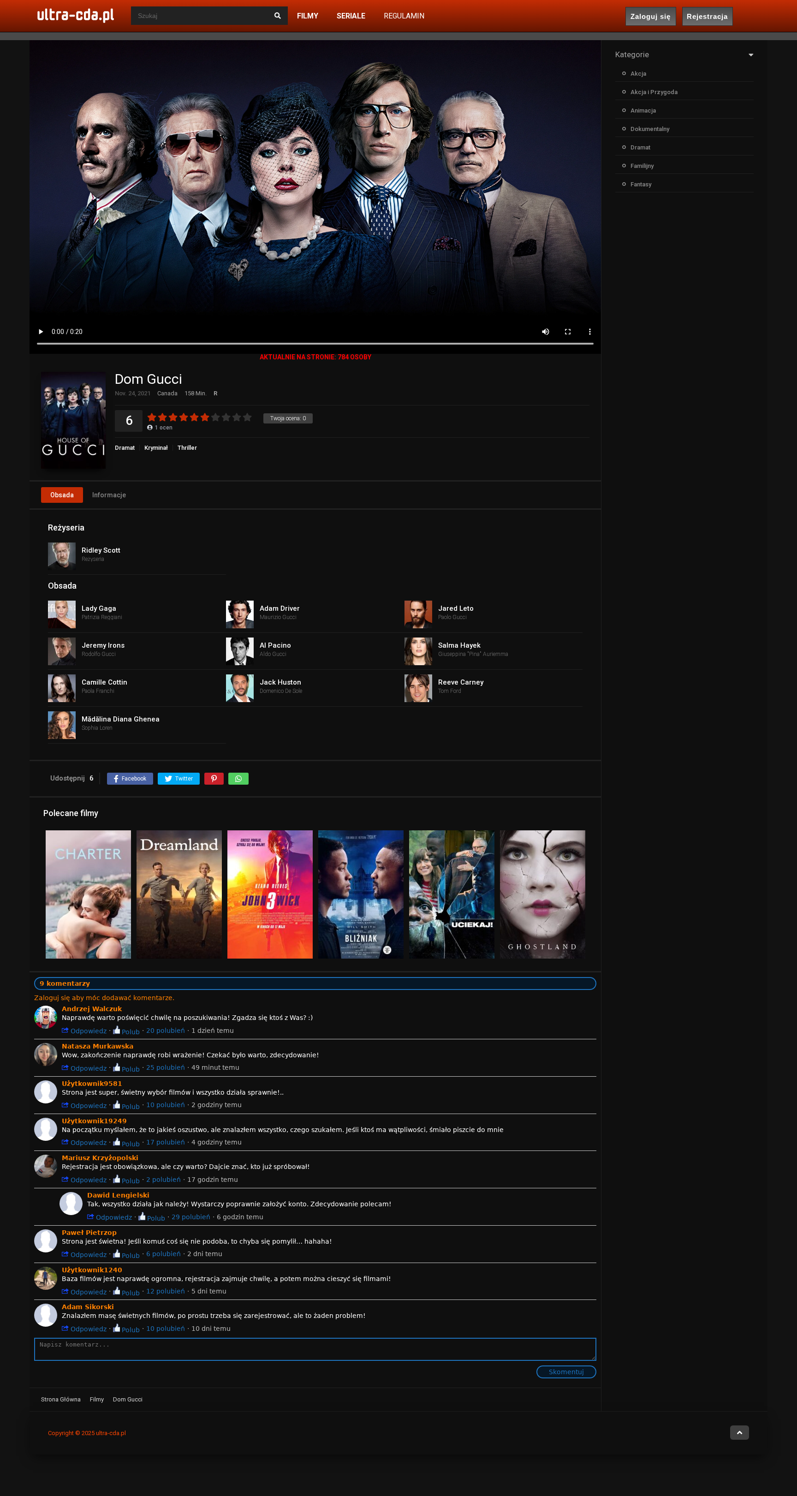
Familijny (642, 165)
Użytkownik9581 (92, 1083)
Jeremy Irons (103, 645)
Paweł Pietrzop (89, 1232)
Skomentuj (566, 1372)
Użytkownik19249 (94, 1121)
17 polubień (165, 1142)
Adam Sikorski (88, 1307)
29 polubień (191, 1217)
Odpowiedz (88, 1030)
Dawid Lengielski (118, 1195)
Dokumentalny (649, 128)
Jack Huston (280, 682)
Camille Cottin (104, 682)
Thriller (187, 448)
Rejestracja (707, 16)
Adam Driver (280, 608)
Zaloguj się (650, 16)
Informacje (109, 495)
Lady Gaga (99, 608)
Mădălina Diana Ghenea (121, 719)
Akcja (638, 73)
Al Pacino (275, 645)
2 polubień (163, 1179)
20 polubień (165, 1030)
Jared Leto (456, 608)
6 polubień (163, 1254)
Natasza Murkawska (97, 1046)
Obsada (62, 495)
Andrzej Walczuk (92, 1009)
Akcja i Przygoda (654, 92)
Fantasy (640, 184)
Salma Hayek (459, 645)
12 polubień (165, 1291)
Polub (130, 1031)
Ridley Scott (101, 550)
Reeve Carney (460, 682)
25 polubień (165, 1067)
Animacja (643, 110)
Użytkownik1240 (92, 1270)
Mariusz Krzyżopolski (100, 1158)
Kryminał (156, 448)
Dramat (125, 448)
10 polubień (165, 1105)
